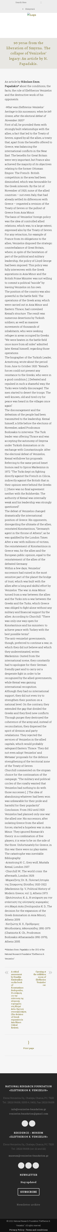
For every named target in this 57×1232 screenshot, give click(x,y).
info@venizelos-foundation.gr (28, 1109)
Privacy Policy (16, 1230)
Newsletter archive (28, 1204)
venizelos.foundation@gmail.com (28, 1113)
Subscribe (28, 1191)
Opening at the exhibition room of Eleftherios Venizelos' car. (40, 978)
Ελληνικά (30, 9)
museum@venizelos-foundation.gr (28, 1155)
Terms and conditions (37, 1230)
